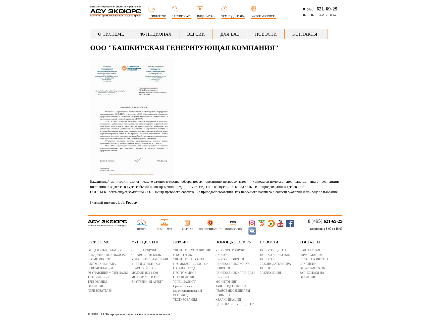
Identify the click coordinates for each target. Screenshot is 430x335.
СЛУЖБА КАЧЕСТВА (314, 259)
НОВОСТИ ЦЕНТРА (273, 250)
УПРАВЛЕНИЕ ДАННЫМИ (149, 259)
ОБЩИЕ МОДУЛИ (143, 250)
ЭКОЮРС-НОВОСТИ (229, 259)
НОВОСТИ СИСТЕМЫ (275, 255)
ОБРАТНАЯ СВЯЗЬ (312, 268)
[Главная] (115, 14)
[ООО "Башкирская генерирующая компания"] (132, 176)
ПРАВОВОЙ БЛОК (144, 268)
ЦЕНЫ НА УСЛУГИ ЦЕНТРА (235, 304)
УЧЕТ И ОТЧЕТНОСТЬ (146, 264)
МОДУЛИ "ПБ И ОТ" (145, 277)
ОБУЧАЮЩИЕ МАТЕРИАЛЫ (108, 273)
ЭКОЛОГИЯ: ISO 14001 (188, 259)
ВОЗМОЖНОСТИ (99, 259)
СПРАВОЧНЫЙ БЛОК (146, 255)
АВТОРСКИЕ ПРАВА (102, 264)
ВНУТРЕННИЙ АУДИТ (147, 281)
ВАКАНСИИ (308, 264)
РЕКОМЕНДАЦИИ (100, 268)
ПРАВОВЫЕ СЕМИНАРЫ (232, 290)
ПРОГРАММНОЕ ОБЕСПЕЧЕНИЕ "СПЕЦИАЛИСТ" (184, 277)
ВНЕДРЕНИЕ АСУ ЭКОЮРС (107, 255)
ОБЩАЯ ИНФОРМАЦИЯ (105, 250)
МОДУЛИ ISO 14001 (144, 273)
